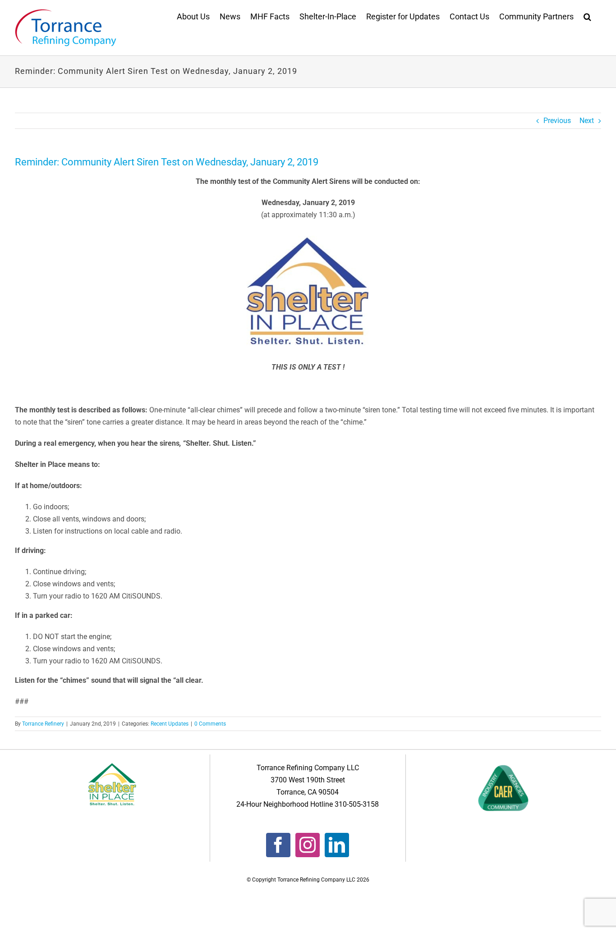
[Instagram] (307, 845)
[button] (587, 16)
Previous (557, 120)
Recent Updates (169, 724)
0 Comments (210, 724)
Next (586, 120)
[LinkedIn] (337, 845)
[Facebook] (278, 845)
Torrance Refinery (43, 724)
